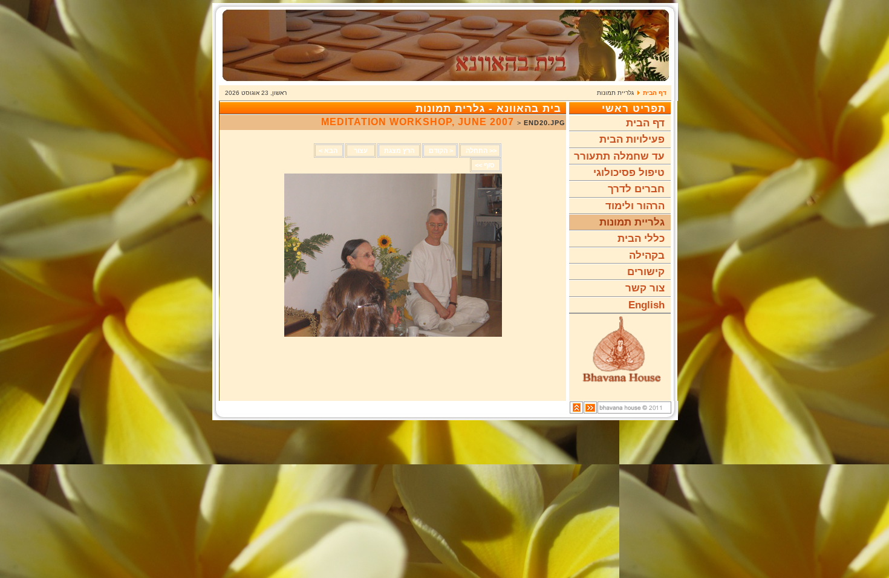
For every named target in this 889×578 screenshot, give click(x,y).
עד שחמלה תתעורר (619, 156)
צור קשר (645, 288)
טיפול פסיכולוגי (629, 172)
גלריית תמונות (632, 222)
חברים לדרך (636, 189)
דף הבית (654, 92)
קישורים (646, 272)
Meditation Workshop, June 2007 (419, 122)
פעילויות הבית (632, 139)
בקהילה (647, 255)
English (646, 305)
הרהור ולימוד (635, 206)
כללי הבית (641, 238)
